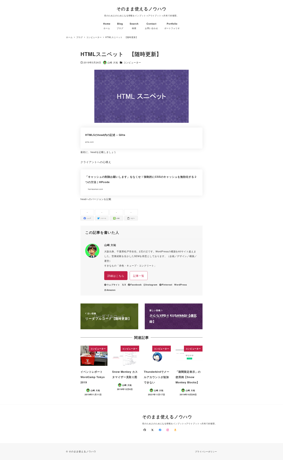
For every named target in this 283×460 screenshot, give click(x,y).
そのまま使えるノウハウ (142, 9)
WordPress (180, 284)
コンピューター (132, 62)
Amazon (110, 289)
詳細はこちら (115, 276)
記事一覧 (138, 276)
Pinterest (167, 284)
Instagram (151, 284)
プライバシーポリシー (206, 451)
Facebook (136, 284)
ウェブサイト (113, 284)
